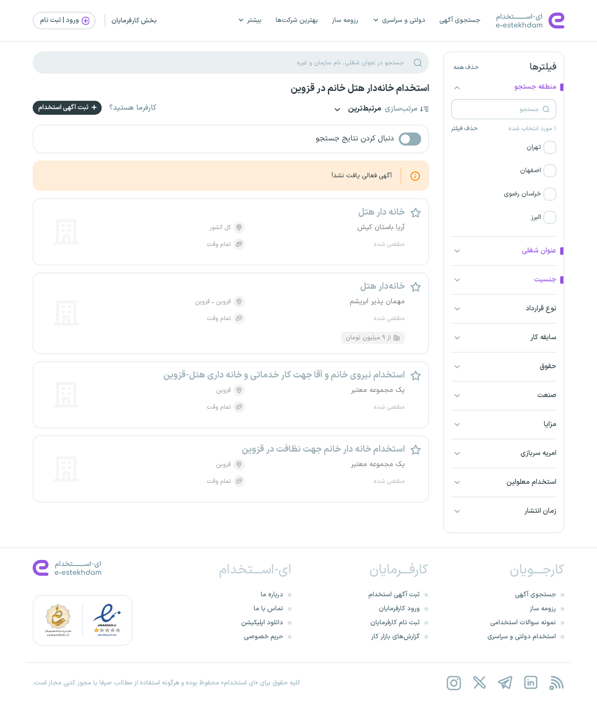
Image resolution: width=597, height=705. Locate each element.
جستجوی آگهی (459, 20)
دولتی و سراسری (403, 20)
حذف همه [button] (466, 67)
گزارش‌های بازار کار (395, 637)
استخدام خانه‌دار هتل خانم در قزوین (360, 89)
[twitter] (479, 683)
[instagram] (453, 683)
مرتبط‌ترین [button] (364, 109)
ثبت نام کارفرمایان (395, 623)
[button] (503, 147)
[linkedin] (530, 683)
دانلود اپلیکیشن (262, 623)
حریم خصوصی (263, 637)
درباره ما (272, 595)
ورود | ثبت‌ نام (60, 20)
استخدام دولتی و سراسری (521, 637)
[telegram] (505, 683)
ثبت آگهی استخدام (64, 107)
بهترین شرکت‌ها (297, 20)
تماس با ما (268, 609)
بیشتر (254, 20)
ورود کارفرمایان (399, 609)
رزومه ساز (345, 20)
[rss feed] (556, 683)
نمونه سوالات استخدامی (523, 623)
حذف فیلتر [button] (464, 128)
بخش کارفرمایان (134, 21)
